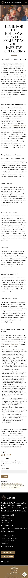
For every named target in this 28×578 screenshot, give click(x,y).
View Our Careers (8, 552)
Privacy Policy (14, 572)
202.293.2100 (5, 543)
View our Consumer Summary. (7, 531)
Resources (14, 570)
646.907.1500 (5, 522)
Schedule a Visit (8, 556)
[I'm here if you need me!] (24, 574)
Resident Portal (6, 525)
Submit (5, 476)
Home (14, 567)
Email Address (5, 469)
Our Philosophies (14, 568)
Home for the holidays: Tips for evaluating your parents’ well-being (12, 485)
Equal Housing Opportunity (14, 573)
